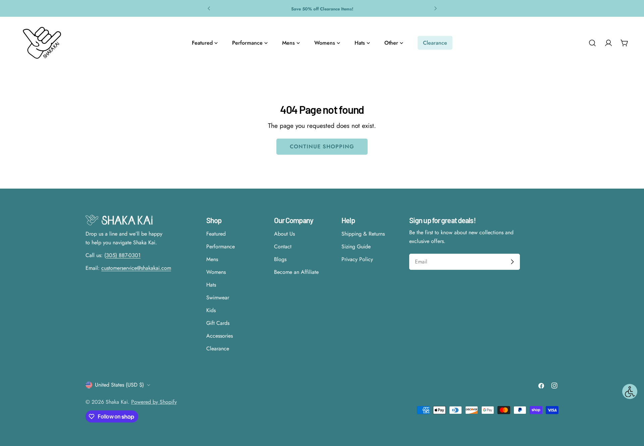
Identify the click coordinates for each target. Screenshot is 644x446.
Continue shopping (322, 146)
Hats (211, 285)
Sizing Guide (356, 246)
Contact (282, 246)
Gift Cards (217, 323)
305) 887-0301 (123, 255)
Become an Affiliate (296, 272)
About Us (284, 234)
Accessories (219, 336)
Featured (216, 234)
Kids (211, 310)
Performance (220, 246)
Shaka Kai (117, 402)
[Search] (592, 43)
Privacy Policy (357, 259)
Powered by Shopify (154, 402)
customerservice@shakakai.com (136, 268)
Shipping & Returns (363, 234)
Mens (212, 259)
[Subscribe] (512, 262)
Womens (216, 272)
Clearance (217, 348)
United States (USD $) (119, 385)
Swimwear (217, 297)
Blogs (280, 259)
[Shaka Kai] (42, 42)
